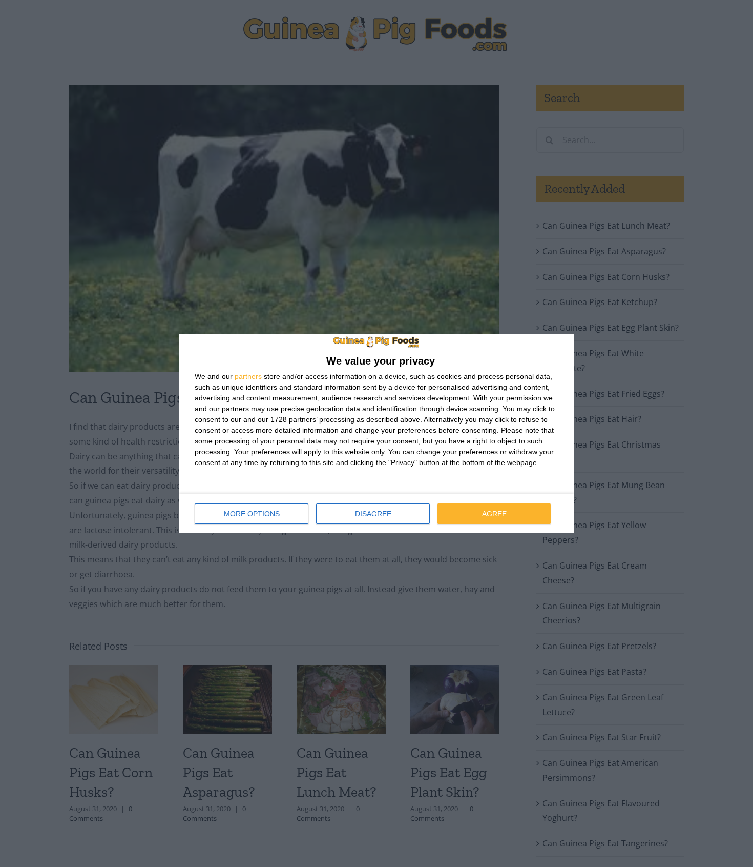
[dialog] (376, 434)
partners (248, 376)
